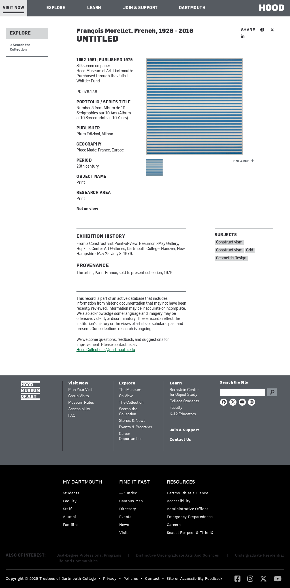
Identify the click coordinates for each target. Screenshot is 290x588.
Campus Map (131, 500)
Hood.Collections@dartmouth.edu (105, 350)
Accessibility (79, 409)
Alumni (69, 516)
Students (71, 492)
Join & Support (140, 8)
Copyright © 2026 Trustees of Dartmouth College (51, 578)
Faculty (176, 408)
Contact (152, 578)
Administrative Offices (188, 508)
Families (70, 524)
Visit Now (13, 8)
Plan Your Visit (80, 390)
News (124, 524)
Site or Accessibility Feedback (194, 578)
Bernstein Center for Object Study (184, 392)
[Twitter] (263, 578)
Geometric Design (231, 258)
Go (272, 392)
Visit (123, 532)
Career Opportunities (130, 436)
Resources (181, 482)
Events (125, 516)
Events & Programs (135, 427)
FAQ (71, 416)
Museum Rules (81, 403)
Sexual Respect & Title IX (190, 532)
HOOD (271, 7)
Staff (67, 508)
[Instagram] (250, 578)
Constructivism (229, 242)
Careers (174, 524)
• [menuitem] (99, 578)
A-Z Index (128, 492)
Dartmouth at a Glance (187, 492)
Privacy (109, 578)
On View (126, 396)
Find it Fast (134, 482)
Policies (130, 578)
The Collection (131, 403)
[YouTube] (278, 578)
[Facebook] (237, 578)
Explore (55, 8)
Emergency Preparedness (190, 516)
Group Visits (78, 396)
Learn (94, 8)
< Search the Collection (20, 47)
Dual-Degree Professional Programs (88, 555)
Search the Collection (128, 411)
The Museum (130, 390)
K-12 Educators (183, 414)
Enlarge (241, 161)
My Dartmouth (82, 482)
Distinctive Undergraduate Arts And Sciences (178, 555)
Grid (249, 250)
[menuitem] (84, 504)
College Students (184, 401)
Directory (127, 508)
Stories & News (132, 421)
